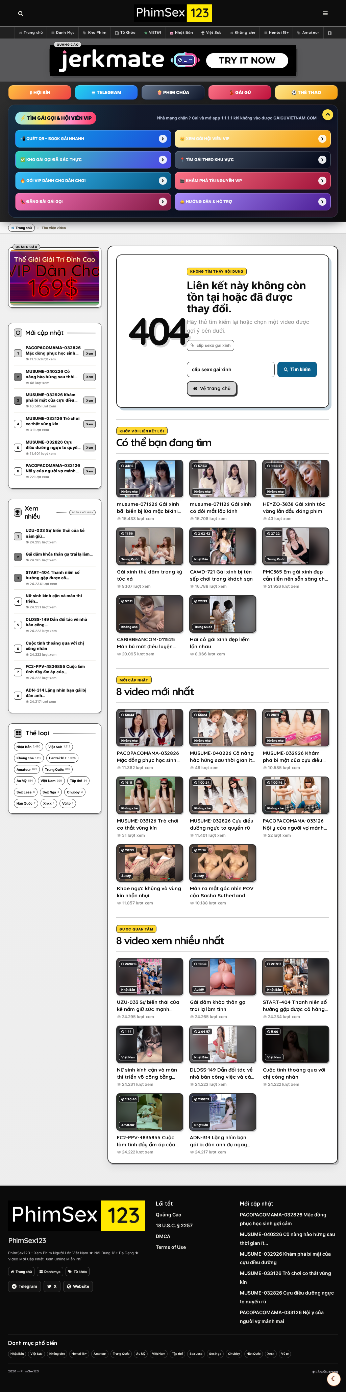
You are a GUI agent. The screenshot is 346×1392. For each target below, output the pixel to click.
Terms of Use (171, 1247)
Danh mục (52, 1272)
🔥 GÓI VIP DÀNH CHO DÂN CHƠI (52, 180)
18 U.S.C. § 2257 (174, 1225)
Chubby (75, 792)
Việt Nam (51, 781)
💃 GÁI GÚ (240, 92)
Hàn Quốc (26, 803)
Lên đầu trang (326, 1372)
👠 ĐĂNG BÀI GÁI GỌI (41, 201)
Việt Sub (214, 32)
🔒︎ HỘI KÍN (40, 92)
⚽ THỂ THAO (306, 92)
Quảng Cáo (168, 1214)
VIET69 (155, 32)
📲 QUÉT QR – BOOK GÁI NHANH (52, 138)
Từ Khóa (128, 32)
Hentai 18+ (279, 32)
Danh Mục (65, 32)
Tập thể (78, 781)
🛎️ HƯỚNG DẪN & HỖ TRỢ (206, 201)
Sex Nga (51, 792)
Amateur (310, 32)
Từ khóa (80, 1272)
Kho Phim (97, 32)
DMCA (163, 1236)
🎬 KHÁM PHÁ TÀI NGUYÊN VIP (211, 180)
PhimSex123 (27, 1240)
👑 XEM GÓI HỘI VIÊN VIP (204, 138)
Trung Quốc (57, 769)
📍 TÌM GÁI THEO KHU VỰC (207, 159)
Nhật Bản (184, 32)
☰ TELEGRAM (106, 92)
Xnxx (48, 803)
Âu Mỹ (25, 781)
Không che (245, 32)
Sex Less (26, 792)
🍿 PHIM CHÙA (173, 92)
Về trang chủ (215, 388)
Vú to (67, 803)
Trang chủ (33, 32)
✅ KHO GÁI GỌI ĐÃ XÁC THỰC (51, 159)
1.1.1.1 (226, 117)
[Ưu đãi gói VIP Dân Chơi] (54, 276)
